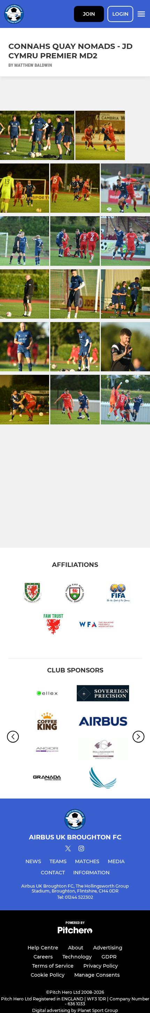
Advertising (107, 948)
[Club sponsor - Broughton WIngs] (103, 779)
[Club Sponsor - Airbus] (103, 722)
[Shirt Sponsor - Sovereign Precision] (103, 694)
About (75, 948)
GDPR (109, 957)
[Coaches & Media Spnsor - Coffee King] (47, 722)
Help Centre (43, 948)
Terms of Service (53, 966)
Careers (43, 957)
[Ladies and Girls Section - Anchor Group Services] (47, 750)
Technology (77, 957)
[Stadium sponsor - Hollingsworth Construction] (103, 750)
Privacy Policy (100, 966)
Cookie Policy (48, 975)
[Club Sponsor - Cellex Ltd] (47, 694)
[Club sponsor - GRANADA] (47, 779)
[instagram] (81, 849)
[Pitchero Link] (75, 931)
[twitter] (68, 849)
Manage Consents (97, 975)
